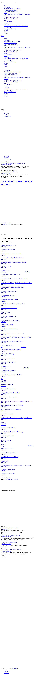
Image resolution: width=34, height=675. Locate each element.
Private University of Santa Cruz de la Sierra (12, 405)
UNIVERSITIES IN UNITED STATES (11, 549)
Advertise (6, 673)
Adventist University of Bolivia (8, 245)
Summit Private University (7, 448)
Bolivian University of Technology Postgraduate (13, 303)
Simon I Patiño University (7, 436)
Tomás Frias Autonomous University (10, 457)
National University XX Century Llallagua (11, 374)
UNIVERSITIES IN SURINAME (9, 528)
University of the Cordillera (7, 473)
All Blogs (6, 113)
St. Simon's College (3, 445)
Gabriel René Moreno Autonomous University (12, 333)
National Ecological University (6, 367)
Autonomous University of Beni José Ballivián (12, 258)
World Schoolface (6, 164)
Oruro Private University (7, 384)
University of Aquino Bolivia (8, 469)
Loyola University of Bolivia (8, 358)
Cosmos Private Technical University (10, 320)
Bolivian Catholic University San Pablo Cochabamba (14, 278)
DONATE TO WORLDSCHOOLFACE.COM (13, 163)
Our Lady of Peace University (8, 388)
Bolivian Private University (7, 295)
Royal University (3, 422)
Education (8, 477)
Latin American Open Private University (11, 349)
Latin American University (7, 354)
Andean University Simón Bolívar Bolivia (11, 253)
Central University (5, 312)
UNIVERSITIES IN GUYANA (9, 542)
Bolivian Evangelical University (9, 291)
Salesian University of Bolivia (8, 427)
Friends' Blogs (7, 116)
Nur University (3, 379)
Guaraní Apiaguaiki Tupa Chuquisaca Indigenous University (16, 337)
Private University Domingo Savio (9, 397)
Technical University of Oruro (8, 452)
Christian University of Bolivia (8, 316)
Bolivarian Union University (5, 271)
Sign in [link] (2, 36)
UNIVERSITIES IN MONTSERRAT (10, 535)
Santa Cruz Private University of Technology (12, 432)
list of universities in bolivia (11, 479)
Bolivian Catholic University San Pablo (10, 274)
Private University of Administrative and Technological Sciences (17, 401)
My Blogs (6, 114)
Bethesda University (6, 266)
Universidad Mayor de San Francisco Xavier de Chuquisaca (16, 465)
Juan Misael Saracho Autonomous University (12, 341)
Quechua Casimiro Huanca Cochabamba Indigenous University (16, 418)
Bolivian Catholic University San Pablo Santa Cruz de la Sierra (16, 283)
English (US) (15, 668)
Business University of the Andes (9, 308)
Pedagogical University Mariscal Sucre (10, 393)
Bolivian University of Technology (9, 299)
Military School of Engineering (8, 362)
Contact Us (6, 671)
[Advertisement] (10, 102)
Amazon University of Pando (8, 249)
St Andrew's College (6, 440)
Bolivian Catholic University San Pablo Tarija (12, 287)
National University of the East (8, 370)
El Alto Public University (7, 324)
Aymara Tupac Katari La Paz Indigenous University (14, 262)
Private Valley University (7, 413)
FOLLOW (3, 246)
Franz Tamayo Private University (9, 329)
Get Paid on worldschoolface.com (9, 172)
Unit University (4, 461)
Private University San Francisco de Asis (11, 409)
